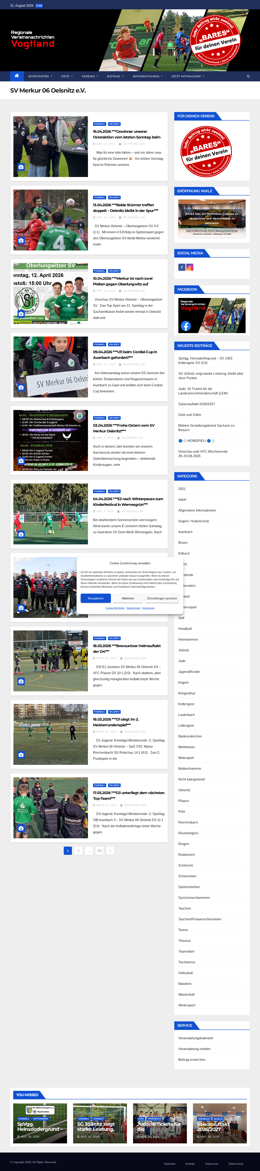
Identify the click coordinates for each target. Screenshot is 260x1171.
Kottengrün (186, 704)
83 (100, 851)
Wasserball (186, 994)
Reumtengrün (188, 833)
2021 (182, 489)
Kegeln (183, 682)
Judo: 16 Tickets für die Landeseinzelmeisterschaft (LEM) (159, 1131)
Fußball (99, 124)
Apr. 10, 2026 (105, 290)
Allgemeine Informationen (197, 510)
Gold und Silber (190, 415)
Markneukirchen (190, 736)
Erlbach (184, 553)
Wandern (185, 983)
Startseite (169, 1163)
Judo (182, 661)
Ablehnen (128, 598)
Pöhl (181, 811)
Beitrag (114, 76)
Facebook (185, 575)
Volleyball (185, 973)
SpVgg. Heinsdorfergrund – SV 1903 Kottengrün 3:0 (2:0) (40, 1131)
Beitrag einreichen (192, 1059)
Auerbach (185, 532)
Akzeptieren (96, 598)
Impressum (148, 608)
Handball (185, 628)
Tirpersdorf (186, 951)
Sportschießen (189, 887)
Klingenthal (186, 693)
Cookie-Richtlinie (115, 608)
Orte (65, 76)
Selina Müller (133, 143)
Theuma (184, 940)
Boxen (183, 542)
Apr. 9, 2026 (105, 437)
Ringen (183, 844)
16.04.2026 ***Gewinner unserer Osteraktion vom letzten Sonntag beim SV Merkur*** (126, 137)
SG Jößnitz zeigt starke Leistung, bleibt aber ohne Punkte (96, 1131)
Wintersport (186, 1005)
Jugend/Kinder (189, 671)
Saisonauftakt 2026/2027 (196, 404)
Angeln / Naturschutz (193, 521)
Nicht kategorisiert (191, 779)
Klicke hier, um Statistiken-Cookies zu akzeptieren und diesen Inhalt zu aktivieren (212, 218)
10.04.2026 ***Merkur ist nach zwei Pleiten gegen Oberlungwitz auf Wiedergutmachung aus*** (122, 284)
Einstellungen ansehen (162, 598)
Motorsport (186, 758)
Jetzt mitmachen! (186, 76)
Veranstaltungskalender (195, 1038)
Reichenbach (188, 822)
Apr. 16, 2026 (105, 143)
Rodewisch (186, 854)
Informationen (146, 76)
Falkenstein (187, 585)
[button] (248, 76)
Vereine (89, 76)
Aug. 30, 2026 (30, 1136)
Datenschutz (133, 608)
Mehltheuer (186, 747)
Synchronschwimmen (194, 897)
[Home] (17, 76)
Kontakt (190, 1163)
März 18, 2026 (106, 658)
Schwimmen (187, 876)
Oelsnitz (114, 124)
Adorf (182, 499)
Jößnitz (183, 650)
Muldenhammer (189, 768)
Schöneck (185, 865)
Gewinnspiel (187, 607)
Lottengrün (186, 725)
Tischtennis (186, 962)
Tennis (183, 930)
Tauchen (184, 908)
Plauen (183, 801)
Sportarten (39, 76)
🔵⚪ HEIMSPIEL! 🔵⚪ (196, 440)
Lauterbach (186, 715)
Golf (181, 618)
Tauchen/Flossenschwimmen (199, 919)
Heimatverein (188, 639)
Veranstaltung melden (194, 1049)
